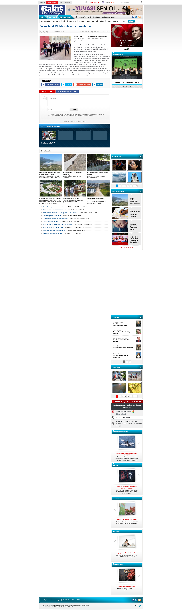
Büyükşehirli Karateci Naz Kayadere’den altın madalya (134, 239)
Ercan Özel (120, 339)
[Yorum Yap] (92, 32)
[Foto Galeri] (52, 17)
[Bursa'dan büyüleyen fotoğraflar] (119, 177)
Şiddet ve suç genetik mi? (127, 82)
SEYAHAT (116, 498)
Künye (51, 600)
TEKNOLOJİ (116, 531)
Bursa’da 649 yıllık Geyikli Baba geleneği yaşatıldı (97, 175)
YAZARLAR (115, 317)
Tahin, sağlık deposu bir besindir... (126, 587)
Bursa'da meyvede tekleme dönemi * (55, 207)
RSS (78, 600)
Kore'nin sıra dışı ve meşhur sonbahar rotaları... (127, 521)
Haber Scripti (134, 606)
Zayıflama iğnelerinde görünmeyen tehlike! (134, 226)
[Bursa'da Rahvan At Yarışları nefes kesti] (134, 375)
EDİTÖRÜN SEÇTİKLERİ (120, 432)
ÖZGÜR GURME (118, 565)
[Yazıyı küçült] (102, 32)
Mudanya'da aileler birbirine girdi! (54, 230)
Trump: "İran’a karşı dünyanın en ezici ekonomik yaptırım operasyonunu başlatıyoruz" (127, 490)
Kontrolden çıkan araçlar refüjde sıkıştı (55, 218)
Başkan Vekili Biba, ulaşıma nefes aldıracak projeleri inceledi (96, 200)
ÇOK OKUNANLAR (118, 191)
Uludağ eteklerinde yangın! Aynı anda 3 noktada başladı (135, 200)
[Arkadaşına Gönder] (95, 32)
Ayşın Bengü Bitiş (119, 354)
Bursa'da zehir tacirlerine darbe (53, 227)
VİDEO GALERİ (116, 367)
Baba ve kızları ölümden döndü (53, 210)
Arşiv (60, 2)
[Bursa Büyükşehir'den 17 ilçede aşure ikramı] (119, 375)
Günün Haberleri (52, 2)
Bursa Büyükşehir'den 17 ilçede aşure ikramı (48, 143)
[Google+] (47, 32)
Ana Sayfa (42, 2)
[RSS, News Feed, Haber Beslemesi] (139, 17)
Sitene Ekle (67, 2)
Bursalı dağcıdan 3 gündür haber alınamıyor (72, 175)
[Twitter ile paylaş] (136, 17)
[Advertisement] (163, 20)
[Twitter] (44, 32)
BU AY (131, 247)
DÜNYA (115, 465)
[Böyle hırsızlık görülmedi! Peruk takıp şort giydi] (134, 387)
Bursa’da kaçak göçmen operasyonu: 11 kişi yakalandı (97, 17)
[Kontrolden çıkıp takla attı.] (119, 387)
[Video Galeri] (66, 17)
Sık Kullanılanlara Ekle (68, 600)
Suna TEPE (124, 346)
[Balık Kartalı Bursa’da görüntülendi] (134, 177)
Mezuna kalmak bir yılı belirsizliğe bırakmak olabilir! (135, 213)
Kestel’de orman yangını (51, 221)
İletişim (58, 600)
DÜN (121, 247)
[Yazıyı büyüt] (107, 32)
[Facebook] (41, 32)
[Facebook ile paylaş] (133, 17)
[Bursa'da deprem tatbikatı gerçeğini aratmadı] (119, 165)
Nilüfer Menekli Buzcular (121, 331)
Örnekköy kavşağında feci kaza (53, 233)
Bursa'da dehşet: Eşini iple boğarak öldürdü (57, 224)
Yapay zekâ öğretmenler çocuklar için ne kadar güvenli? (127, 555)
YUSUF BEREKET (120, 323)
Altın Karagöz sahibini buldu (52, 215)
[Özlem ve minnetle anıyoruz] (134, 165)
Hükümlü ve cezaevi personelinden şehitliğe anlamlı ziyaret (73, 199)
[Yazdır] (98, 32)
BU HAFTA (126, 247)
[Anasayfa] (42, 17)
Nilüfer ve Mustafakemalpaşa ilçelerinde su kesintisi (60, 213)
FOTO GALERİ (116, 156)
